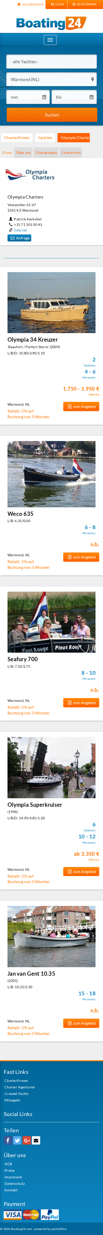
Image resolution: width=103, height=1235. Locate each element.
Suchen (52, 114)
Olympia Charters (75, 137)
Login (59, 4)
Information (33, 4)
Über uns (23, 152)
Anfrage (23, 237)
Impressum (13, 1177)
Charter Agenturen (19, 1087)
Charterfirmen (17, 137)
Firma (7, 152)
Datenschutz (14, 1183)
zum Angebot (84, 406)
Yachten (45, 137)
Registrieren (86, 4)
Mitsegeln (12, 1100)
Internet (20, 230)
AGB (8, 1164)
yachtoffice (59, 1229)
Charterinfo (71, 152)
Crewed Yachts (16, 1093)
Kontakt (11, 1190)
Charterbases (46, 152)
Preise (9, 1170)
